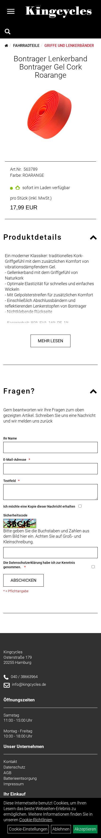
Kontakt (10, 761)
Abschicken (23, 580)
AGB (7, 772)
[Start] (6, 45)
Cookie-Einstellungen (28, 829)
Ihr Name (10, 438)
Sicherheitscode (15, 515)
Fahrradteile (26, 45)
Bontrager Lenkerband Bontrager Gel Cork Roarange (50, 67)
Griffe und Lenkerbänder (69, 45)
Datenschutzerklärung (25, 562)
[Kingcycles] (59, 11)
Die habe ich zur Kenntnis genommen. (39, 565)
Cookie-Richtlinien (35, 819)
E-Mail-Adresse (14, 459)
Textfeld (9, 481)
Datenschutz (14, 767)
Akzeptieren (85, 829)
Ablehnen (61, 829)
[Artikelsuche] (7, 32)
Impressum (14, 784)
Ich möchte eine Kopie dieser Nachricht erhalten (39, 506)
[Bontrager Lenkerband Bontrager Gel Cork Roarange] (50, 115)
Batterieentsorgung (20, 778)
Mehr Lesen (50, 340)
